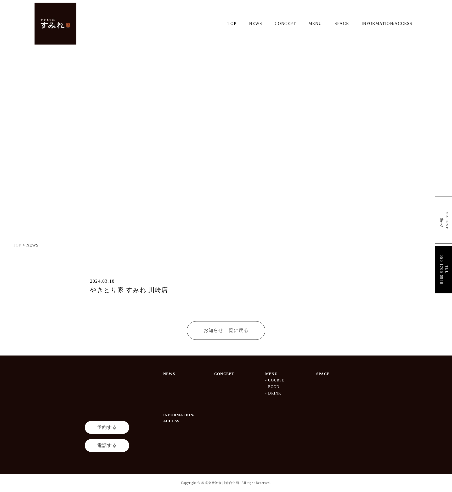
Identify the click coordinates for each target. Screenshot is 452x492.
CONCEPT (285, 23)
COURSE (276, 380)
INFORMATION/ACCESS (386, 23)
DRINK (274, 393)
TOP (232, 23)
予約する (107, 427)
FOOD (273, 387)
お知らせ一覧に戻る (226, 330)
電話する (107, 445)
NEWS (255, 23)
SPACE (342, 23)
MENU (315, 23)
